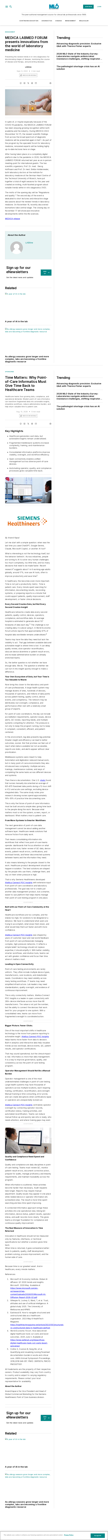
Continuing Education (28, 21)
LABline (28, 67)
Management (70, 21)
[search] (10, 6)
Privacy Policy (68, 1535)
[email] (36, 83)
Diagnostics (47, 21)
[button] (6, 6)
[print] (50, 83)
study (43, 780)
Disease (58, 21)
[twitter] (28, 83)
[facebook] (21, 83)
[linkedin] (24, 83)
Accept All (97, 1535)
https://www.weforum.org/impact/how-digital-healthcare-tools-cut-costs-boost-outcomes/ (29, 1343)
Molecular (84, 21)
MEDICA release (12, 219)
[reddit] (32, 83)
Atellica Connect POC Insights (18, 882)
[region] (54, 1535)
